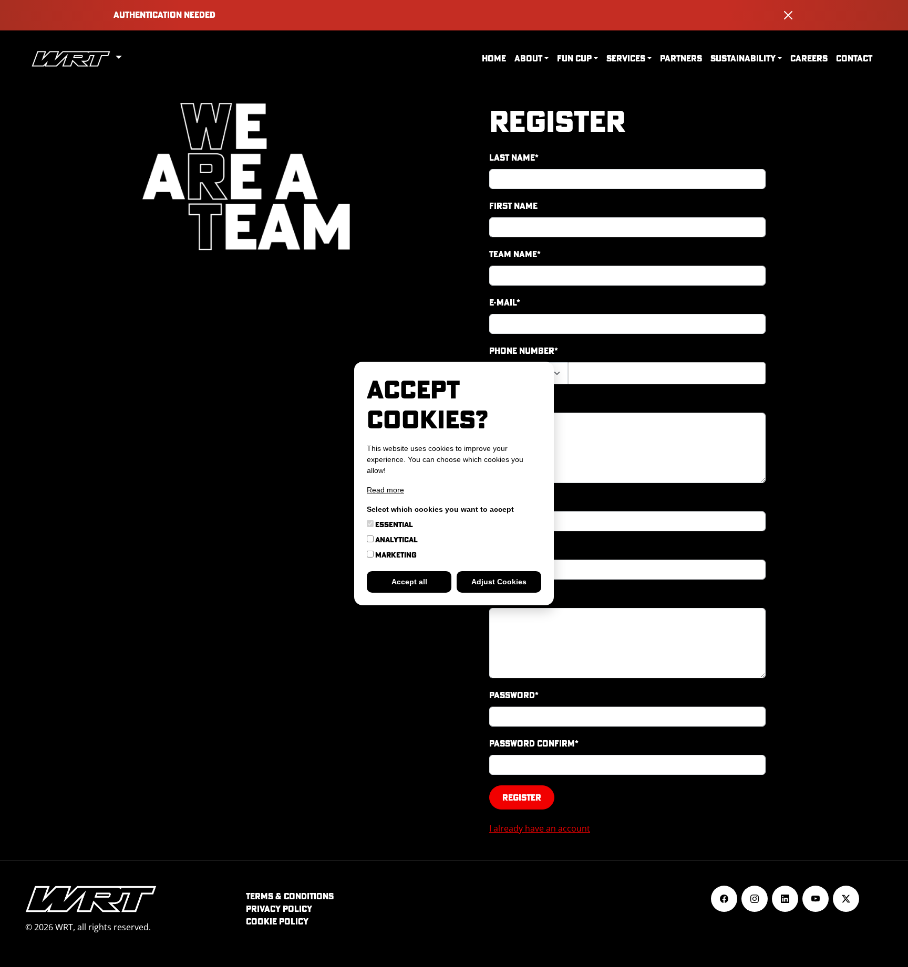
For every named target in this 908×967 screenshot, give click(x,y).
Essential (393, 524)
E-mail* (504, 302)
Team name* (515, 254)
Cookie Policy (277, 921)
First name (513, 206)
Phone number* (523, 350)
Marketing (395, 555)
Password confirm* (534, 743)
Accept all (409, 581)
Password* (514, 695)
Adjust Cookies (499, 581)
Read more (385, 490)
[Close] (788, 15)
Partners (681, 58)
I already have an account (539, 828)
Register (521, 797)
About (528, 58)
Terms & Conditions (290, 896)
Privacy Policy (279, 908)
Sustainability (743, 58)
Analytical (396, 539)
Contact (854, 58)
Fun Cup (574, 58)
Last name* (514, 157)
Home (494, 58)
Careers (809, 58)
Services (625, 58)
